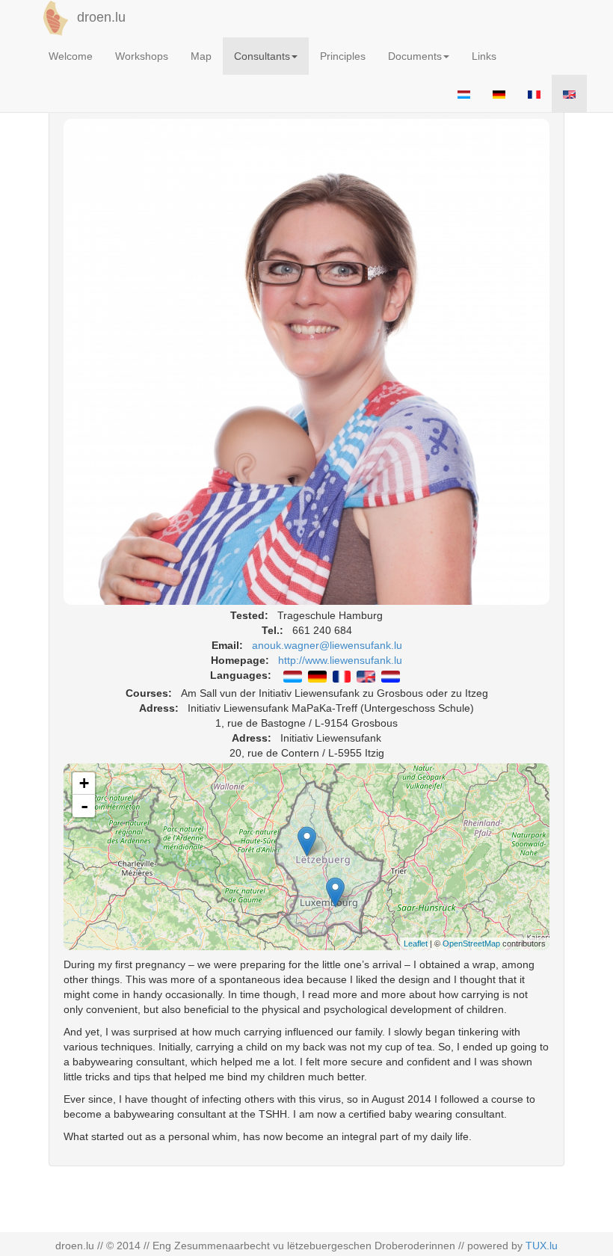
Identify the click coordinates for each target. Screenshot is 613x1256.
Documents (415, 56)
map (312, 856)
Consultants (262, 56)
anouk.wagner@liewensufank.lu (327, 645)
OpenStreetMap (471, 943)
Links (484, 56)
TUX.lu (542, 1246)
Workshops (141, 56)
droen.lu (99, 17)
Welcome (71, 56)
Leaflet (416, 943)
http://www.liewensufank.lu (340, 660)
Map (201, 56)
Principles (343, 56)
